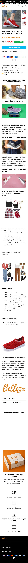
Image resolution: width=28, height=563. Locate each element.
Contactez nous (7, 551)
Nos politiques (6, 547)
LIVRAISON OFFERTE (8, 398)
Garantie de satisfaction (11, 402)
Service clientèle (7, 543)
